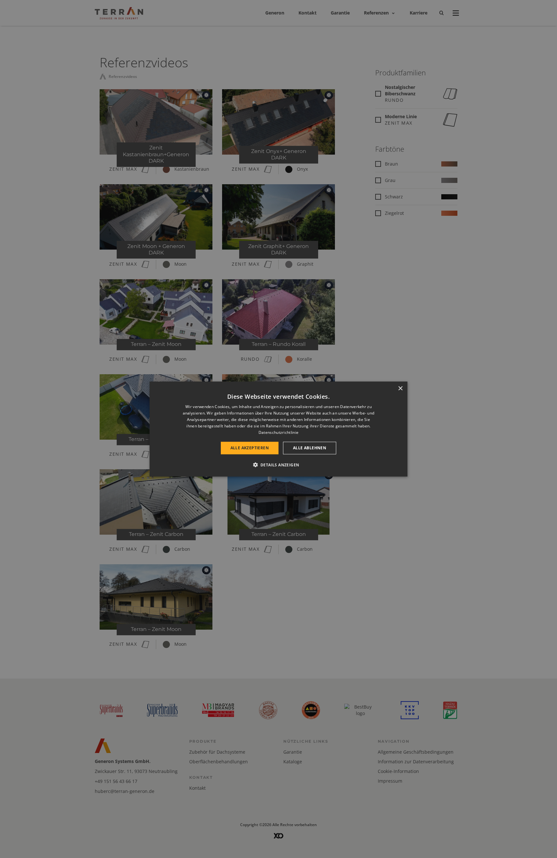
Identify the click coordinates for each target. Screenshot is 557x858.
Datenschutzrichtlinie (278, 432)
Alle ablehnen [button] (309, 448)
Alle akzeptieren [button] (249, 448)
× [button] (400, 388)
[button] (278, 464)
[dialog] (278, 429)
